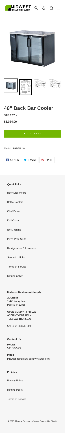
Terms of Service (16, 266)
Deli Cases (13, 220)
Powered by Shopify (48, 421)
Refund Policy (15, 389)
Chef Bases (13, 211)
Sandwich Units (16, 257)
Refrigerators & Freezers (21, 248)
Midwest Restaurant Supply (27, 421)
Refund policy (15, 275)
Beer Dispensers (16, 192)
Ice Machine (14, 229)
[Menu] (59, 7)
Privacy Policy (15, 380)
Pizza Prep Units (16, 238)
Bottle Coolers (15, 201)
